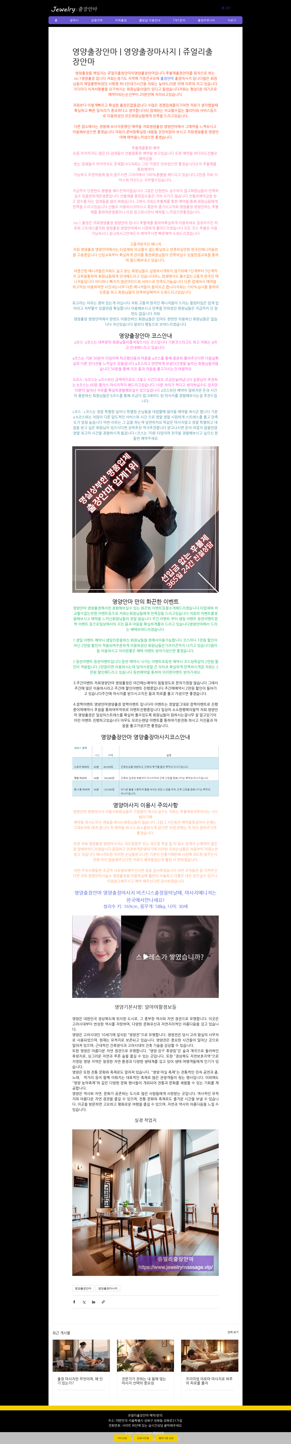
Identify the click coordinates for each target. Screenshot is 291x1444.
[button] (74, 20)
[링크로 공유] (103, 1302)
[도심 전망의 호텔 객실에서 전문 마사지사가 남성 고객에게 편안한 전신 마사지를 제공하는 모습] (81, 1356)
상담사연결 (143, 1438)
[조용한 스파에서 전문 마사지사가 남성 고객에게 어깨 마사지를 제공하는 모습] (145, 1356)
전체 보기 (233, 1332)
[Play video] (145, 957)
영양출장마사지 (108, 1288)
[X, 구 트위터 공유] (84, 1302)
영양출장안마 (83, 1288)
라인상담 (122, 1438)
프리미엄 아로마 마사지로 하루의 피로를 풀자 (209, 1381)
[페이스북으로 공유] (74, 1302)
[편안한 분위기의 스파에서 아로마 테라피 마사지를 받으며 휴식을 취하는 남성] (209, 1356)
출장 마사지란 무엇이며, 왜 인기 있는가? (80, 1381)
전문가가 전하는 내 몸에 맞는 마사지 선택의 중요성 (144, 1381)
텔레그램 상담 (166, 1438)
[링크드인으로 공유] (93, 1302)
